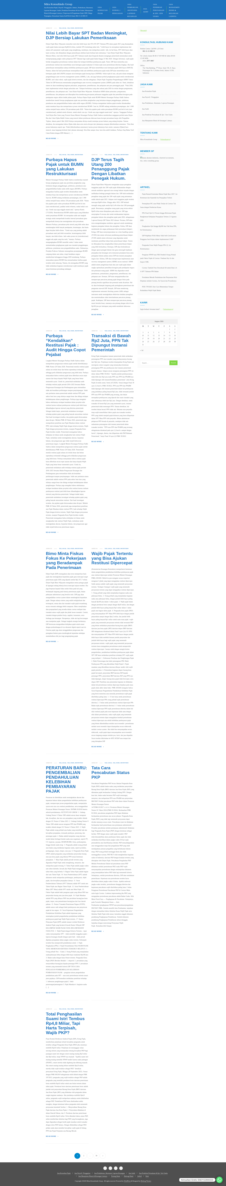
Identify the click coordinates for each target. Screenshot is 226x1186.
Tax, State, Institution (75, 28)
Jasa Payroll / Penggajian (150, 97)
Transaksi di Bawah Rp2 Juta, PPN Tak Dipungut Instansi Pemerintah (111, 342)
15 (169, 335)
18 (148, 338)
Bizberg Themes (146, 1181)
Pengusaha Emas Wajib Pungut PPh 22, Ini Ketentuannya (155, 247)
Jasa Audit (145, 109)
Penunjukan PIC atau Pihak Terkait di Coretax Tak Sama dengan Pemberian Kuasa (158, 205)
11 (148, 335)
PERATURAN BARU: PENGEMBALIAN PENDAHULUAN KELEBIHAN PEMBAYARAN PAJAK (66, 779)
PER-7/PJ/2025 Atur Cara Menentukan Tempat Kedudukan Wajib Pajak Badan (156, 288)
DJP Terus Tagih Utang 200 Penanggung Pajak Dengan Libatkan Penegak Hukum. (110, 169)
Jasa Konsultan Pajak (149, 91)
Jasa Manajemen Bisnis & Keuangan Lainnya (157, 121)
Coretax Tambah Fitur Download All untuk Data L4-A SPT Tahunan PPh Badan (158, 269)
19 (153, 338)
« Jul (141, 350)
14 (164, 335)
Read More (51, 138)
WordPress (127, 1181)
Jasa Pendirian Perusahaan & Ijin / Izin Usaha (157, 115)
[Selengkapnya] (165, 139)
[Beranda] (143, 30)
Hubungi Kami (128, 1176)
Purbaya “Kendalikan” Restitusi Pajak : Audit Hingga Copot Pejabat (66, 345)
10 (143, 335)
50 (96, 1156)
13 (159, 335)
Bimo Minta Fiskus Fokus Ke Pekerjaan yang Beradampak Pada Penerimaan (66, 560)
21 (164, 338)
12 (153, 335)
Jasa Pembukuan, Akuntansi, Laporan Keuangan (158, 103)
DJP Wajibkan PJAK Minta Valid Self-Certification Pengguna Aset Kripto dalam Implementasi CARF (158, 237)
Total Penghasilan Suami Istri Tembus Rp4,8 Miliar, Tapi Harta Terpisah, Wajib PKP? (65, 1023)
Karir (147, 1176)
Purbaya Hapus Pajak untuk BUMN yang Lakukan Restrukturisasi (65, 166)
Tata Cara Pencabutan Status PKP (110, 772)
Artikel (139, 1176)
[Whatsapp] (219, 1180)
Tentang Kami (115, 1176)
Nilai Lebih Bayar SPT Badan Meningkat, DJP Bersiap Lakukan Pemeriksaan (86, 35)
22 (169, 338)
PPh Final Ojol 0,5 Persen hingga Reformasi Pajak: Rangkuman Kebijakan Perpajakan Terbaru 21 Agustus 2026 (158, 216)
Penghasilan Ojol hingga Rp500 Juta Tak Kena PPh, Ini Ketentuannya (158, 228)
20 (159, 338)
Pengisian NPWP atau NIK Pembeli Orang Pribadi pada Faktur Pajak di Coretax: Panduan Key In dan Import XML (158, 258)
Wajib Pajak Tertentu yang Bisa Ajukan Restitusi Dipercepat (112, 558)
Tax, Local (62, 28)
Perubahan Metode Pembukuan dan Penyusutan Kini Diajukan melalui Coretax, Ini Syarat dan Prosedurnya (158, 279)
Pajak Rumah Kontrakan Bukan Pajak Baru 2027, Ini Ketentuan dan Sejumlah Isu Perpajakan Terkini (158, 196)
